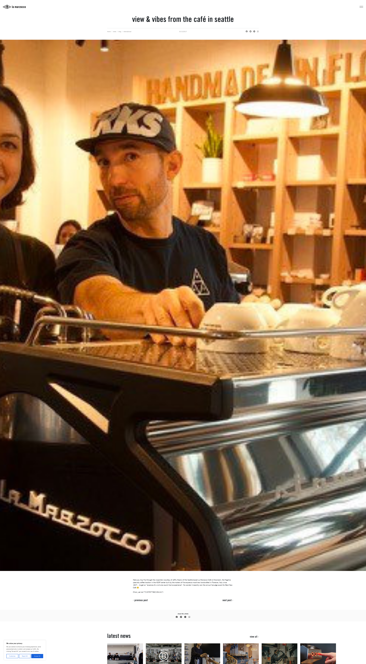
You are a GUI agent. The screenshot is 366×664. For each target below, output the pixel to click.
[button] (361, 6)
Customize (12, 656)
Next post (227, 600)
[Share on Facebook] (247, 31)
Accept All (37, 656)
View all (253, 636)
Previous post (141, 600)
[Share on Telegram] (254, 31)
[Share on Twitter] (250, 31)
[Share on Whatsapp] (258, 31)
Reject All (25, 656)
